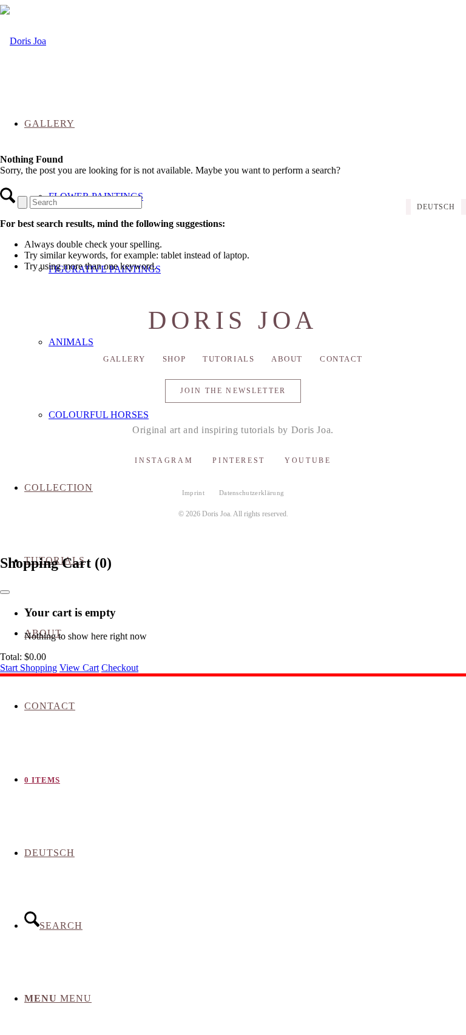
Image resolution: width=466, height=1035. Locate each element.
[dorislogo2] (23, 41)
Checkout (119, 667)
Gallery (124, 358)
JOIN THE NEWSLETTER (233, 390)
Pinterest (238, 460)
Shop (174, 358)
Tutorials (228, 358)
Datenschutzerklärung (252, 492)
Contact (341, 358)
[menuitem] (245, 706)
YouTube (308, 460)
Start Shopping (28, 667)
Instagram (164, 460)
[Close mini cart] (5, 592)
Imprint (193, 492)
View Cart (79, 667)
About (287, 358)
